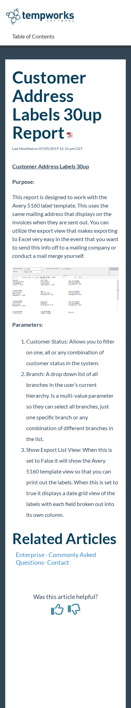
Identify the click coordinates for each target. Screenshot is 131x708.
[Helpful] (57, 611)
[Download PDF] (68, 132)
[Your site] (42, 9)
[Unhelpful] (74, 611)
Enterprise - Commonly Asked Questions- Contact (56, 558)
